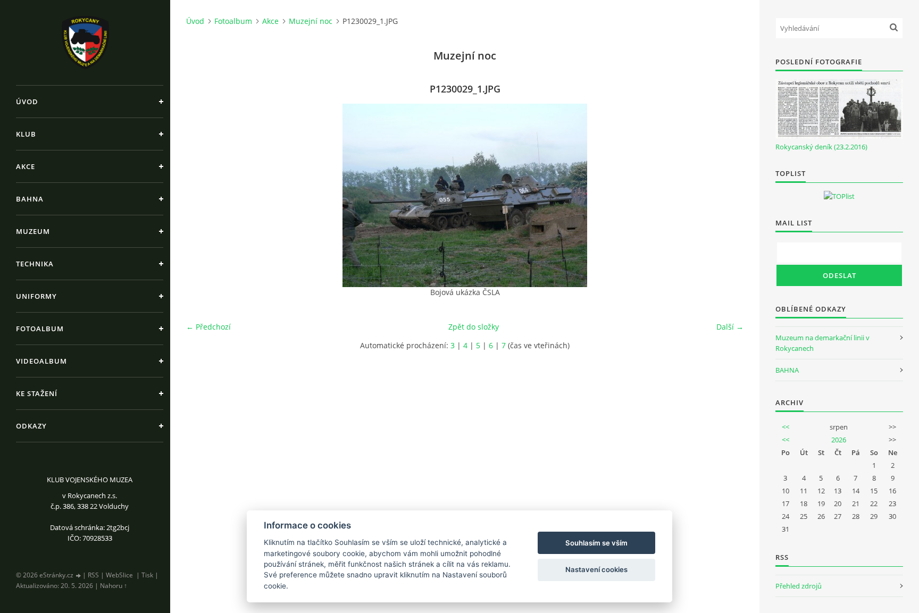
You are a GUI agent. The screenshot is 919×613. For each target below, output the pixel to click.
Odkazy (31, 426)
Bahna (30, 199)
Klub (26, 134)
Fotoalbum (40, 328)
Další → (729, 327)
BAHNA (787, 370)
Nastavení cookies (596, 569)
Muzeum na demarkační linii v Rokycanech (822, 343)
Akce (25, 166)
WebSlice (119, 575)
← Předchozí (208, 327)
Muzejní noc (310, 21)
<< (785, 427)
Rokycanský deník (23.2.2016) (821, 147)
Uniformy (36, 296)
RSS (93, 575)
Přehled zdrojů (798, 586)
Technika (35, 263)
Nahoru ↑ (113, 585)
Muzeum (33, 231)
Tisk (147, 575)
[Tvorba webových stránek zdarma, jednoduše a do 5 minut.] (78, 575)
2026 (838, 439)
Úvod (27, 101)
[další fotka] (726, 195)
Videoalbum (41, 361)
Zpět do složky (473, 327)
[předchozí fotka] (203, 195)
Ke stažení (36, 393)
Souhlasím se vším (596, 543)
